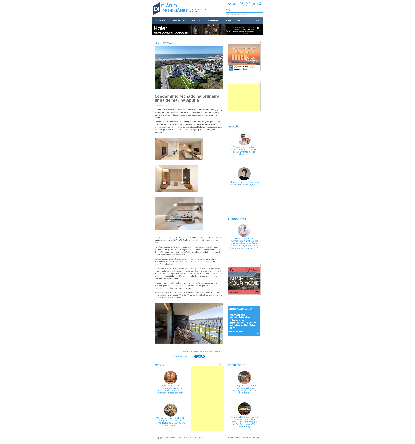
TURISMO (255, 20)
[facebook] (196, 356)
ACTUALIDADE (161, 20)
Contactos (255, 438)
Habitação (187, 351)
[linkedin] (203, 356)
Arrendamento (240, 308)
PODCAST (242, 20)
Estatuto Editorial (245, 438)
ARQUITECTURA (179, 20)
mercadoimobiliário (207, 351)
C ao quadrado (198, 438)
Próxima (189, 356)
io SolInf (189, 438)
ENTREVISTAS (213, 20)
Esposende (195, 351)
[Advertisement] (244, 97)
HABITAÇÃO (196, 20)
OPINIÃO (228, 20)
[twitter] (199, 356)
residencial (219, 351)
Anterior (178, 356)
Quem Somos (233, 438)
